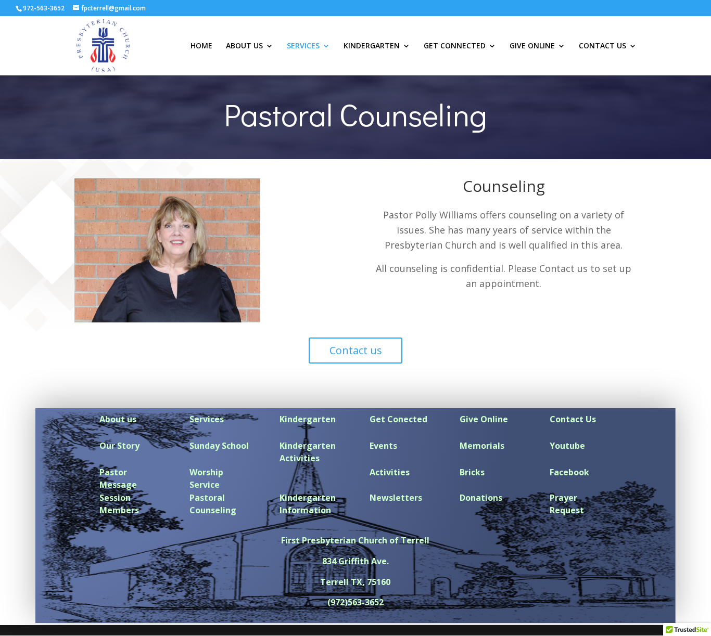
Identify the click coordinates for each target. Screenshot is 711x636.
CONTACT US (602, 46)
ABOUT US (244, 46)
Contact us (355, 350)
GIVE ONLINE (532, 46)
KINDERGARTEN (372, 46)
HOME (201, 46)
